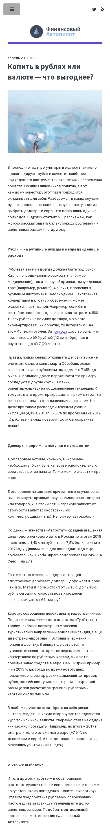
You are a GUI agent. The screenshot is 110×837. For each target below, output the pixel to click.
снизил (14, 370)
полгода (60, 331)
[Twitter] (94, 10)
